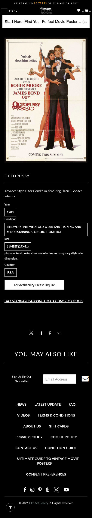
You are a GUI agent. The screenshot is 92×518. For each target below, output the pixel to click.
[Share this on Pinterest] (51, 333)
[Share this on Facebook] (42, 333)
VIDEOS (23, 415)
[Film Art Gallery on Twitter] (57, 490)
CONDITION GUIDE (61, 448)
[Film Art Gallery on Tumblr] (47, 490)
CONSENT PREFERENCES (46, 474)
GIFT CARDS (59, 426)
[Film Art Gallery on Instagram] (32, 490)
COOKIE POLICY (63, 437)
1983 (10, 212)
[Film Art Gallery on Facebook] (25, 490)
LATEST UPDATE (47, 404)
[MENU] (2, 10)
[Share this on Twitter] (32, 332)
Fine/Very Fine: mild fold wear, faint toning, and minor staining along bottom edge (44, 229)
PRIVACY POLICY (29, 437)
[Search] (46, 23)
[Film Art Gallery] (46, 10)
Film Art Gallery (38, 503)
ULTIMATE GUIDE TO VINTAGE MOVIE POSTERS (48, 460)
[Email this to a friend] (59, 333)
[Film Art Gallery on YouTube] (66, 490)
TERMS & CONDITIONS (56, 415)
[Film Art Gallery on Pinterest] (40, 490)
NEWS (21, 404)
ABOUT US (32, 426)
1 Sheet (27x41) (18, 246)
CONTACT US (26, 448)
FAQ (72, 404)
